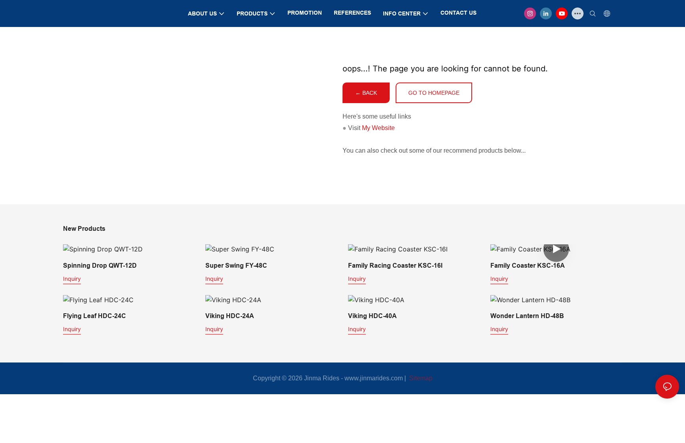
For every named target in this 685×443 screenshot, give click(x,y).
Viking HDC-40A (372, 316)
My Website (378, 128)
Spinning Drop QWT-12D (100, 265)
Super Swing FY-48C (236, 265)
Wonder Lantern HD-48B (527, 316)
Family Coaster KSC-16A (527, 265)
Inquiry (72, 278)
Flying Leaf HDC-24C (94, 316)
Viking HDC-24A (229, 316)
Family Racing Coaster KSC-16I (395, 265)
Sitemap (420, 378)
